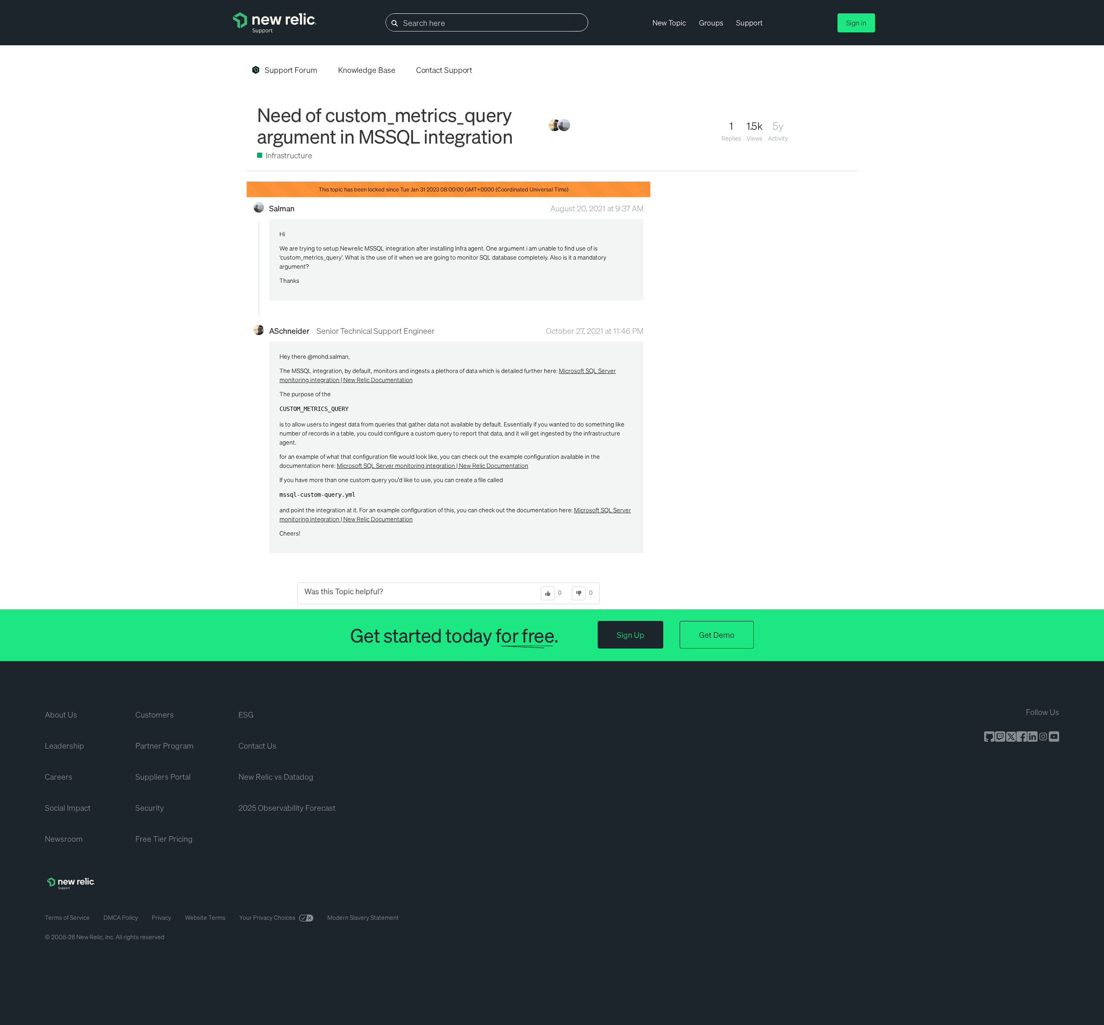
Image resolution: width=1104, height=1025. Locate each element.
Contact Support (444, 70)
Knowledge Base (366, 70)
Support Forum (291, 70)
